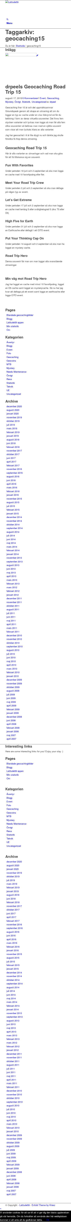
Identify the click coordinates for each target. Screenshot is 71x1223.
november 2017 (14, 450)
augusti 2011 (13, 609)
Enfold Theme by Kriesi (43, 1205)
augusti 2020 (13, 410)
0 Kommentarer (30, 98)
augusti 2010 (13, 650)
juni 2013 (11, 568)
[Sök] (7, 19)
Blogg (9, 318)
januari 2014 (13, 554)
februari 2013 (13, 583)
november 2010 (14, 639)
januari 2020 (13, 413)
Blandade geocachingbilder (20, 315)
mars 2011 (12, 628)
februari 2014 (13, 550)
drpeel (53, 101)
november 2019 (14, 417)
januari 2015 (13, 513)
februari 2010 (13, 672)
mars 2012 (12, 587)
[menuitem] (36, 19)
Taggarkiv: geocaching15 (25, 35)
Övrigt (18, 101)
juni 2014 (11, 539)
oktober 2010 (13, 642)
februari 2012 (13, 591)
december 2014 (14, 517)
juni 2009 (11, 698)
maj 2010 (11, 661)
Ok (47, 1219)
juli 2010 (11, 653)
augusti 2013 (13, 565)
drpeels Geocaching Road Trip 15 (35, 89)
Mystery (9, 101)
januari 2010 (13, 676)
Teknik (10, 386)
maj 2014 (11, 542)
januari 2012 (13, 594)
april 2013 (11, 576)
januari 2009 (13, 713)
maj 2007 (11, 735)
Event (43, 98)
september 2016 (15, 472)
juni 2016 (11, 480)
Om (8, 329)
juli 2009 (11, 694)
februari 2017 (13, 465)
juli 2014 (11, 535)
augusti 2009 (13, 690)
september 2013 (15, 561)
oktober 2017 (13, 454)
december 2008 (14, 716)
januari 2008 (13, 731)
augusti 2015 (13, 502)
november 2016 (14, 469)
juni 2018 (11, 443)
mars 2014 (12, 546)
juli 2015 (11, 506)
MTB (9, 364)
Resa (9, 379)
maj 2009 (11, 701)
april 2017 (11, 461)
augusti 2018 (13, 439)
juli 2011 (11, 613)
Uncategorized (39, 101)
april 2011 (11, 624)
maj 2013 (11, 572)
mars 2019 (12, 428)
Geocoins (11, 360)
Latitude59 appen (15, 322)
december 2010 (14, 635)
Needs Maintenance (16, 371)
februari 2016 (13, 491)
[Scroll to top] (0, 1208)
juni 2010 (11, 657)
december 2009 (14, 679)
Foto (9, 353)
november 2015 (14, 498)
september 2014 (15, 528)
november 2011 (14, 602)
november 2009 (14, 683)
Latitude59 (24, 1205)
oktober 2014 (13, 524)
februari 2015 (13, 509)
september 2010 (15, 646)
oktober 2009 (13, 687)
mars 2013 (12, 580)
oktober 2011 (13, 605)
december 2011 (14, 598)
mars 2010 (12, 668)
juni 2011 (11, 616)
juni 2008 (11, 720)
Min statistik (13, 326)
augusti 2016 (13, 476)
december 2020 (14, 406)
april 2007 (11, 738)
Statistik (26, 101)
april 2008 (11, 724)
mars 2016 (12, 487)
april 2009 (11, 705)
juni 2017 (11, 458)
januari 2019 (13, 435)
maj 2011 (11, 620)
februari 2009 (13, 709)
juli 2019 (11, 424)
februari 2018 (13, 447)
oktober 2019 (13, 421)
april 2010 (11, 664)
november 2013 (14, 557)
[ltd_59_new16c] (31, 2)
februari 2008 (13, 727)
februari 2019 (13, 432)
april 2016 (11, 483)
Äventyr (10, 342)
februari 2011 (13, 631)
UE (8, 390)
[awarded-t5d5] (21, 55)
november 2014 (14, 520)
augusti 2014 (13, 531)
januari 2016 (13, 494)
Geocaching (53, 98)
